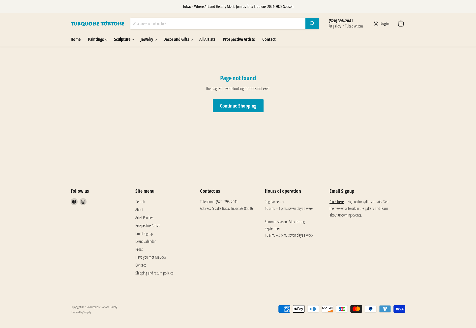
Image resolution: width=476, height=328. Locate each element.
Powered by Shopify (81, 312)
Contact (269, 39)
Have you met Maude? (150, 257)
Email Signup (144, 233)
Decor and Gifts (176, 39)
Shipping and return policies (154, 273)
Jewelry (147, 39)
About (139, 209)
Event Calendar (145, 241)
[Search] (312, 23)
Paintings (96, 39)
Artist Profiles (144, 217)
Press (139, 249)
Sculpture (122, 39)
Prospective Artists (239, 39)
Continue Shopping (238, 105)
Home (76, 39)
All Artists (207, 39)
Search (140, 201)
